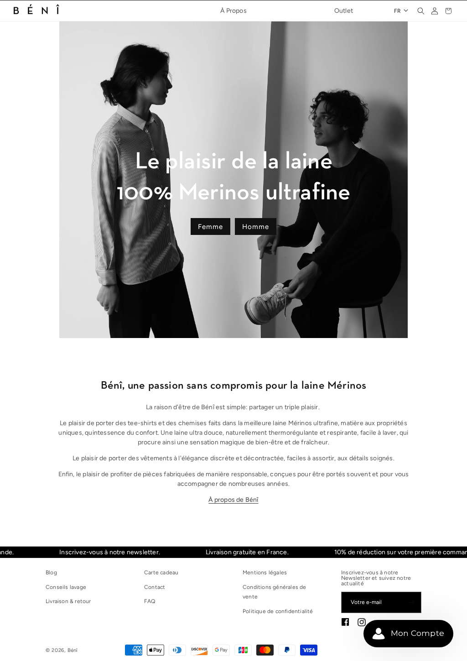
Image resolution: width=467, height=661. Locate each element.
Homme (255, 226)
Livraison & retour (68, 601)
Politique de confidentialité (278, 611)
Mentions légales (265, 572)
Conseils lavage (66, 587)
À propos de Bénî (233, 500)
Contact (154, 587)
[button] (421, 11)
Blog (51, 572)
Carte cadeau (161, 572)
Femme (210, 226)
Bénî (72, 650)
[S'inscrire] (411, 602)
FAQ (150, 601)
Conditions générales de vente (274, 592)
